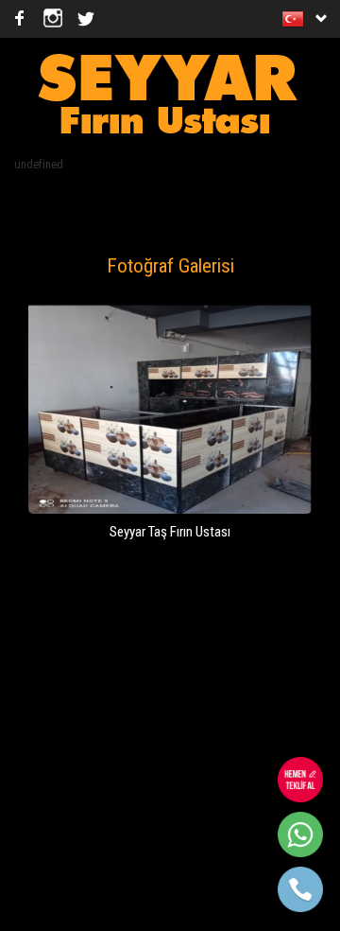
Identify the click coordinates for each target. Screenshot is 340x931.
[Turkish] (296, 19)
